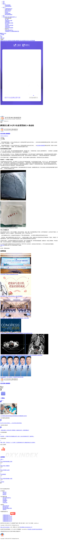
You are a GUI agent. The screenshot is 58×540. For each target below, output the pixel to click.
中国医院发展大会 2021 (7, 517)
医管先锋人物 (5, 507)
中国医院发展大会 (8, 8)
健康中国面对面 (8, 9)
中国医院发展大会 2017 (7, 521)
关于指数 (2, 34)
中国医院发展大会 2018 (7, 519)
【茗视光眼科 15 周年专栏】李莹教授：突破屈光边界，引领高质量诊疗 (14, 430)
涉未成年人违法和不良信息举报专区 (35, 529)
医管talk (6, 12)
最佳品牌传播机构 (8, 14)
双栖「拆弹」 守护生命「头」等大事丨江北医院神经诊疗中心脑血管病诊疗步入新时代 (17, 442)
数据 (4, 3)
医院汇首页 (3, 33)
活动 (4, 7)
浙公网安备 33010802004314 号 (26, 527)
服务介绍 (4, 492)
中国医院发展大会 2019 (7, 518)
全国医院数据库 (8, 6)
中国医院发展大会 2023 (7, 516)
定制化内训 (5, 502)
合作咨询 (4, 493)
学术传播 (4, 501)
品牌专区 (4, 509)
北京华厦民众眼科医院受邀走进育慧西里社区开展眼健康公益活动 (13, 415)
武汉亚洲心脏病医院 (41, 145)
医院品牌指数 (7, 5)
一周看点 (2, 398)
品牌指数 (2, 457)
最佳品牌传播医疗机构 (7, 508)
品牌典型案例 (7, 13)
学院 (4, 15)
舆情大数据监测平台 (7, 497)
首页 (4, 1)
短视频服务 (5, 500)
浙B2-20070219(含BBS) (5, 527)
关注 (4, 2)
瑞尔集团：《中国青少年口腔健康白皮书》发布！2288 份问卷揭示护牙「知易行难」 (17, 436)
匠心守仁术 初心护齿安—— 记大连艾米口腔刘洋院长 (11, 423)
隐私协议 (4, 494)
